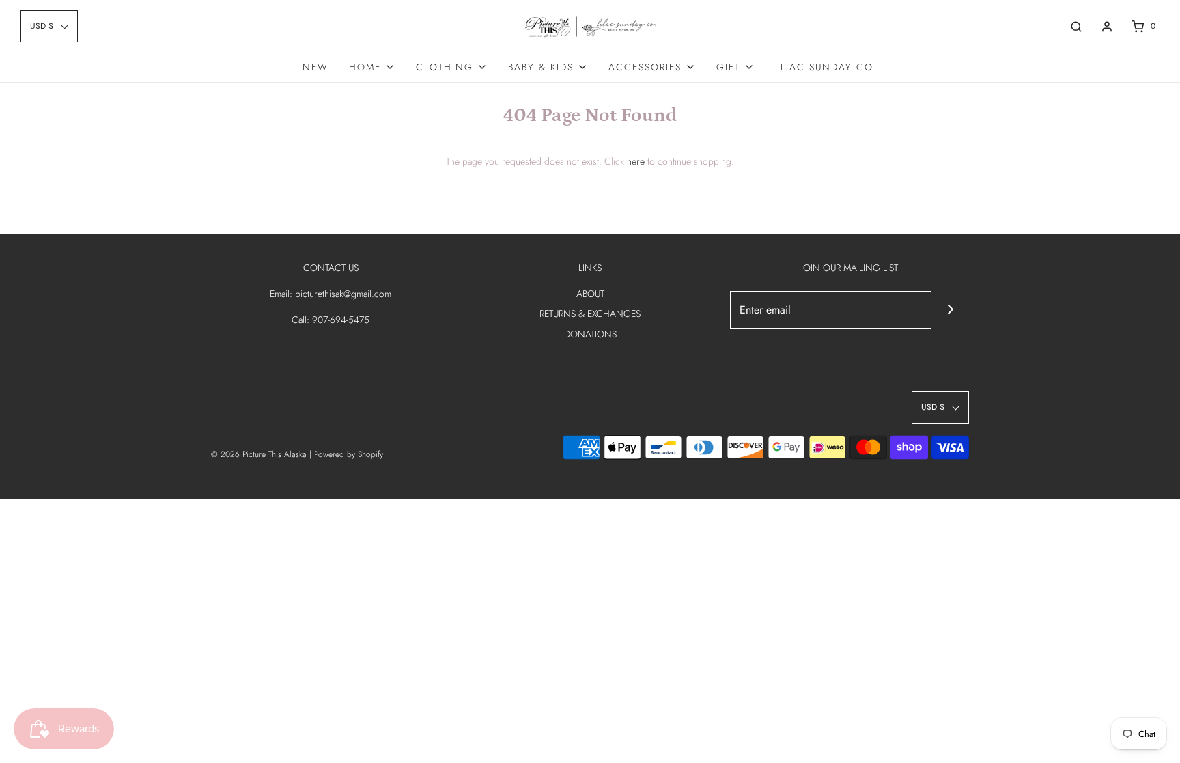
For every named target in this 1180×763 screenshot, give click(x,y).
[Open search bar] (1076, 26)
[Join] (950, 310)
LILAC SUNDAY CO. (826, 67)
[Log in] (1107, 26)
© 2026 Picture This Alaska (259, 454)
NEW (315, 67)
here (636, 161)
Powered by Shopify (348, 454)
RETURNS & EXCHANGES (590, 313)
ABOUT (590, 294)
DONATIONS (590, 334)
